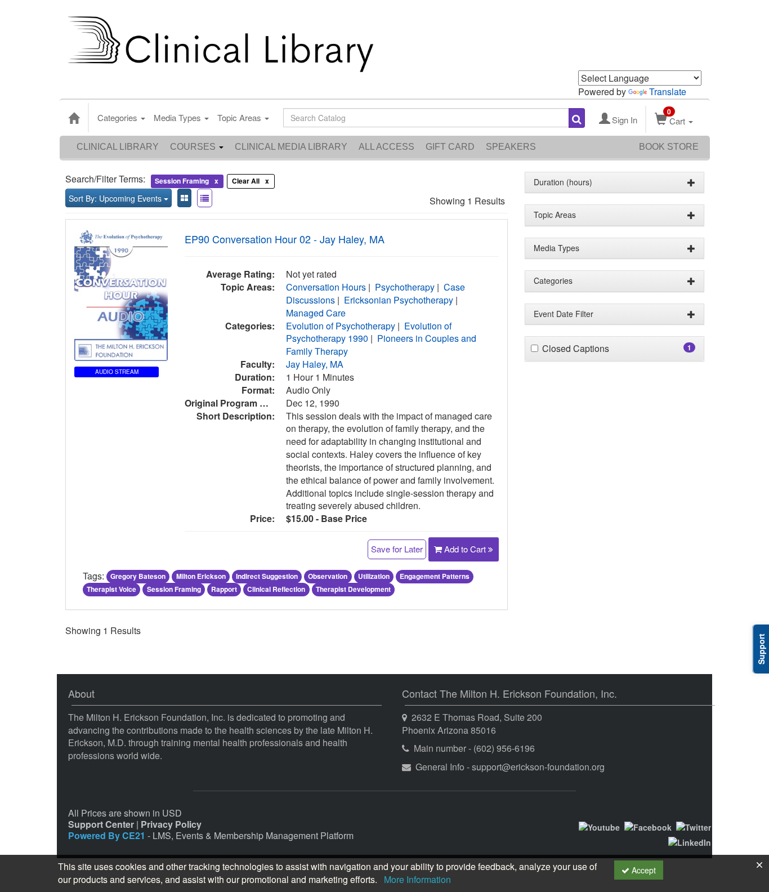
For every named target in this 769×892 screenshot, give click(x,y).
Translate (667, 91)
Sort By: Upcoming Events (116, 198)
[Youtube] (599, 826)
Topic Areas (240, 117)
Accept (642, 870)
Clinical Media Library (291, 146)
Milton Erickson (201, 577)
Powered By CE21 (107, 835)
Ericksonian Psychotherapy (398, 299)
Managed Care (316, 312)
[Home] (74, 118)
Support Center (101, 824)
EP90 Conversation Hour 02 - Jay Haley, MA (284, 238)
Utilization (374, 577)
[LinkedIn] (689, 840)
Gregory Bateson (138, 577)
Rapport (224, 589)
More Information (417, 879)
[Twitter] (693, 826)
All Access (386, 146)
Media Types (178, 117)
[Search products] (577, 118)
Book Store (669, 146)
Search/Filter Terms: (105, 179)
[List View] (204, 198)
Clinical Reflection (276, 589)
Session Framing (174, 589)
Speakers (511, 146)
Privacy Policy (171, 824)
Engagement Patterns (435, 577)
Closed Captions (575, 348)
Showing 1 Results (467, 201)
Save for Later (397, 549)
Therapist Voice (111, 589)
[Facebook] (648, 826)
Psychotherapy (405, 286)
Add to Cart (466, 549)
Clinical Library (118, 146)
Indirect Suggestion (267, 577)
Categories (118, 117)
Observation (327, 577)
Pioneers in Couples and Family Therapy (381, 345)
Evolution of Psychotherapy (340, 325)
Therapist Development (353, 589)
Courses (194, 146)
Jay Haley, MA (314, 364)
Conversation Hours (326, 286)
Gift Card (450, 146)
